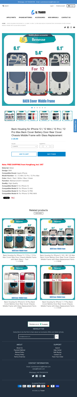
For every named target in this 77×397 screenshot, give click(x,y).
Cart (72, 6)
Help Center (57, 350)
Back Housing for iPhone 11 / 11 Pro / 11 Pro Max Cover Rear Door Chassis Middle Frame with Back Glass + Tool (19, 257)
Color (13, 143)
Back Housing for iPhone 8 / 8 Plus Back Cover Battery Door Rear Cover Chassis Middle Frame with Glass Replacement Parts (19, 304)
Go (57, 336)
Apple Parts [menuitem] (11, 17)
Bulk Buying (57, 352)
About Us (20, 348)
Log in (52, 6)
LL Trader (41, 390)
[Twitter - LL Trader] (65, 27)
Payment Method (19, 350)
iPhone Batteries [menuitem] (25, 17)
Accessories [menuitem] (40, 17)
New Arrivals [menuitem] (53, 17)
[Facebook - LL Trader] (68, 27)
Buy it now (51, 154)
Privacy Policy (19, 354)
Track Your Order (57, 357)
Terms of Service (19, 357)
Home (3, 23)
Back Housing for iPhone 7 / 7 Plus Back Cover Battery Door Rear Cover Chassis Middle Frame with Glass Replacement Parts (57, 304)
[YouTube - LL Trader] (74, 27)
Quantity (42, 143)
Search (57, 348)
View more (38, 213)
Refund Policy (19, 352)
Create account (60, 6)
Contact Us (57, 354)
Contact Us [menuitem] (65, 17)
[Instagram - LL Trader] (71, 27)
